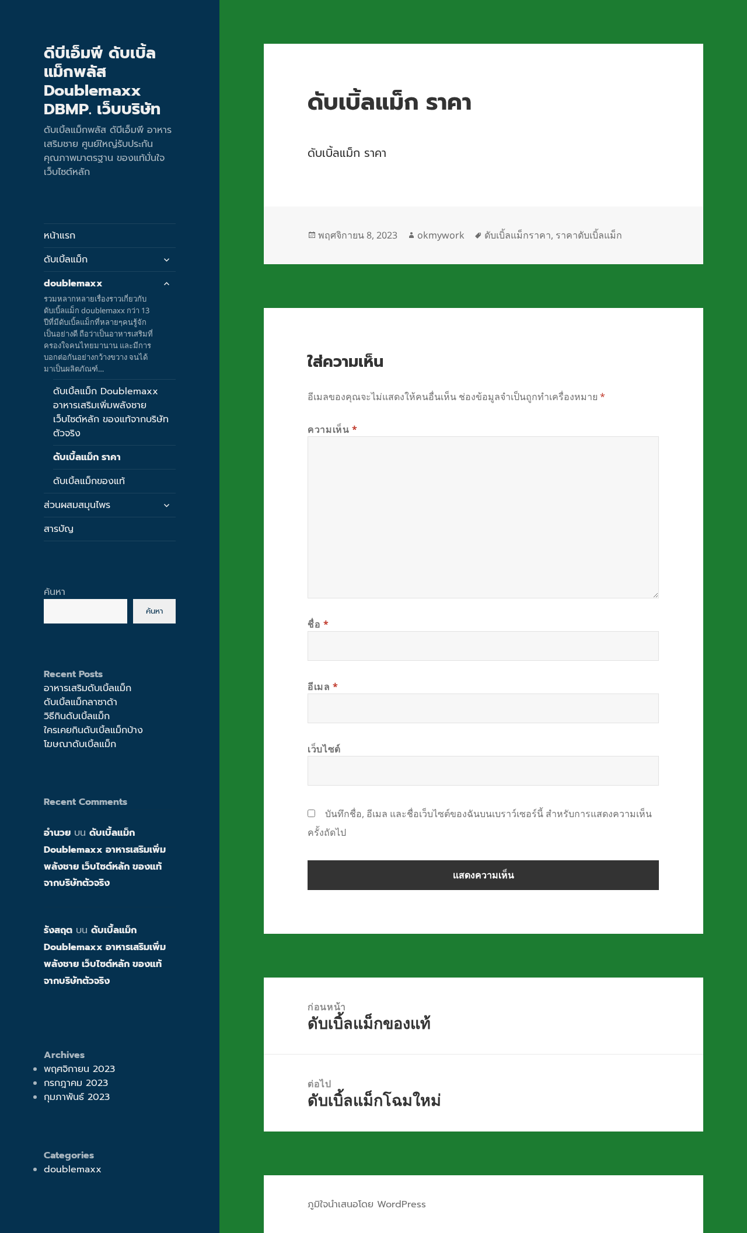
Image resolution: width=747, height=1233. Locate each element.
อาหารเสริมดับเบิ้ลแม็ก (87, 688)
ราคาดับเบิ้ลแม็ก (589, 235)
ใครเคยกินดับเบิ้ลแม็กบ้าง (93, 730)
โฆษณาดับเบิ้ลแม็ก (80, 744)
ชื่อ (318, 624)
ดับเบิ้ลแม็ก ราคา (87, 457)
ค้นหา (54, 592)
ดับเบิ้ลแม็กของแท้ (89, 481)
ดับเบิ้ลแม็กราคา (517, 235)
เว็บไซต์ (324, 748)
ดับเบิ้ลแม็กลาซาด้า (80, 702)
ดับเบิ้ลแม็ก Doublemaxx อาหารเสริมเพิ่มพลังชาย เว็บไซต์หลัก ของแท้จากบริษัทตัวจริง (111, 412)
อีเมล (323, 686)
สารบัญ (59, 529)
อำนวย (57, 833)
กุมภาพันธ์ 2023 (77, 1097)
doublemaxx (98, 325)
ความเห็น (333, 429)
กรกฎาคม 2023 (76, 1083)
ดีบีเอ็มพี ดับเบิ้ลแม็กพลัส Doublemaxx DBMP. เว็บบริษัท (102, 81)
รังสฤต (58, 930)
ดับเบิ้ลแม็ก (66, 260)
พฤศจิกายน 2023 (79, 1069)
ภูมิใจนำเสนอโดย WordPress (367, 1204)
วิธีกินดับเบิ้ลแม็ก (77, 716)
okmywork (441, 235)
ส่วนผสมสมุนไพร (77, 505)
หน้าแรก (59, 236)
